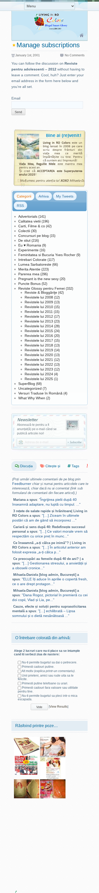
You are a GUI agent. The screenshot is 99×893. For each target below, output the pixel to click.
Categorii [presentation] (24, 196)
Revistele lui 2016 (39, 336)
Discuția (26, 466)
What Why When (31, 398)
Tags (75, 466)
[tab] (24, 196)
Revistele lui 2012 (39, 316)
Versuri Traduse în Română (40, 393)
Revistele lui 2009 (39, 302)
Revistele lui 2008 (39, 297)
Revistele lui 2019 (39, 350)
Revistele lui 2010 (39, 307)
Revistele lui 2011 (39, 312)
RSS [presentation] (20, 206)
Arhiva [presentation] (44, 196)
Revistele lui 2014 (39, 326)
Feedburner (21, 484)
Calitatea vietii (29, 221)
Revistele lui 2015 (39, 331)
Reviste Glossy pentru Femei (41, 288)
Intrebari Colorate (32, 260)
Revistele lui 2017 (39, 340)
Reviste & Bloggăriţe (41, 292)
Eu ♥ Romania (29, 245)
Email (15, 98)
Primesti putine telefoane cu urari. (45, 683)
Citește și (52, 466)
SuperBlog (26, 384)
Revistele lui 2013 (39, 321)
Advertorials (27, 216)
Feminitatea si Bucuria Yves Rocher (46, 255)
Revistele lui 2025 (39, 379)
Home (82, 35)
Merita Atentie (29, 269)
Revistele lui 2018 (39, 345)
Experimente (28, 250)
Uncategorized (30, 388)
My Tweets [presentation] (64, 196)
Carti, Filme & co (31, 226)
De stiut (24, 240)
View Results (59, 706)
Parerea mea (28, 274)
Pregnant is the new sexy (38, 279)
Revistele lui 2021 (39, 360)
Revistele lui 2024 (39, 374)
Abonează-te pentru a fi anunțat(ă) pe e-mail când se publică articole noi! (37, 429)
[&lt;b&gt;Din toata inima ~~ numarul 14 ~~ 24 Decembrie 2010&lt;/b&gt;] (26, 757)
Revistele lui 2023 (39, 369)
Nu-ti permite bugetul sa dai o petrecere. (49, 662)
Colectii (24, 231)
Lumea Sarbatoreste (34, 264)
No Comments (75, 55)
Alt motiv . (48, 671)
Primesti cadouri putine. (38, 666)
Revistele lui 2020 (39, 355)
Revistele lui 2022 (39, 364)
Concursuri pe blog (33, 236)
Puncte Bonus (29, 284)
